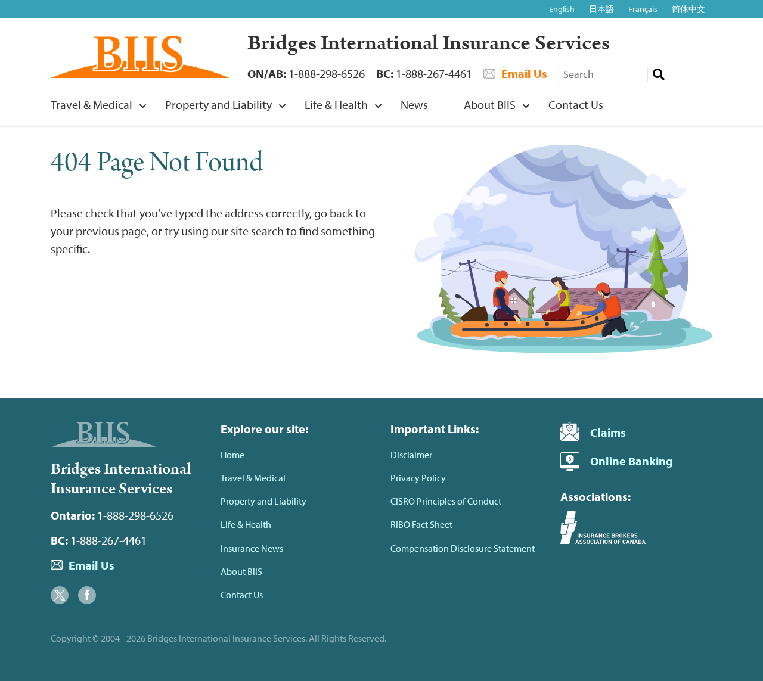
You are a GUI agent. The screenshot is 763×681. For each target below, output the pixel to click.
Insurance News (252, 548)
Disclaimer (411, 455)
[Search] (658, 74)
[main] (381, 259)
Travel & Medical (91, 104)
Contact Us (575, 104)
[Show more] (142, 106)
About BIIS (490, 104)
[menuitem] (90, 109)
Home (232, 455)
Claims (608, 432)
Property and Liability (218, 104)
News (414, 104)
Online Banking (631, 460)
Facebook (87, 595)
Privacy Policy (418, 478)
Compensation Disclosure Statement (462, 548)
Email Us (524, 73)
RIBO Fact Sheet (421, 524)
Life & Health (336, 104)
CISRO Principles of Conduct (445, 501)
